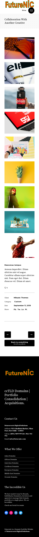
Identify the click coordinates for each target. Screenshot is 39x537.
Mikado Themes (21, 298)
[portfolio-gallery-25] (19, 147)
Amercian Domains (11, 463)
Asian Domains (9, 456)
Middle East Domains (12, 474)
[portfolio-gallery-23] (19, 98)
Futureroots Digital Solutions (18, 531)
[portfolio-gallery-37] (19, 197)
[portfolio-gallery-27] (19, 123)
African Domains (10, 459)
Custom (17, 302)
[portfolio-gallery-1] (19, 247)
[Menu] (31, 10)
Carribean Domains (11, 466)
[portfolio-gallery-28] (19, 48)
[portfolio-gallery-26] (19, 73)
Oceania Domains (10, 477)
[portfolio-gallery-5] (19, 172)
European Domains (11, 470)
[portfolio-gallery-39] (19, 222)
